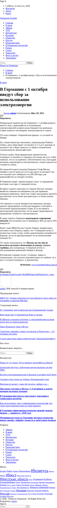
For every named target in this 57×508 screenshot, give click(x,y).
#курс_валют (11, 485)
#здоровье (35, 482)
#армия (15, 471)
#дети (18, 482)
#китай (42, 482)
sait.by (14, 501)
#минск (31, 485)
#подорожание (5, 490)
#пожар (13, 490)
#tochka (3, 471)
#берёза (51, 471)
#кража (3, 485)
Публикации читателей (17, 45)
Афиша (9, 28)
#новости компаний (39, 487)
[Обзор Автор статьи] (5, 286)
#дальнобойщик (7, 482)
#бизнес (2, 476)
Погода (9, 40)
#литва (18, 485)
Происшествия (13, 43)
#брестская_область (14, 479)
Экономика (11, 58)
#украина (3, 496)
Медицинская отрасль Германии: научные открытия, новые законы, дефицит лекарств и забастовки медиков (28, 419)
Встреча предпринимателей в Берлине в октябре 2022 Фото (28, 374)
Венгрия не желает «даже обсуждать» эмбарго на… (24, 384)
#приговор (30, 491)
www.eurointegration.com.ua (44, 265)
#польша (21, 490)
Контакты (10, 8)
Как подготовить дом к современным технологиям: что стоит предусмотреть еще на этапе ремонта (26, 404)
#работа (45, 491)
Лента (8, 11)
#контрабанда (50, 482)
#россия (5, 493)
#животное (25, 482)
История (10, 35)
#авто (9, 471)
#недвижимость (23, 488)
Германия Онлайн (8, 18)
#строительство (22, 494)
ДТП (8, 30)
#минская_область (41, 485)
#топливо (49, 494)
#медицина (25, 485)
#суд (30, 494)
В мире (9, 25)
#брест (11, 475)
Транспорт (10, 53)
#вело (31, 479)
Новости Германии (9, 65)
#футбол (10, 496)
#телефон (40, 494)
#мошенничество (5, 487)
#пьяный (38, 491)
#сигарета (13, 494)
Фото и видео (12, 55)
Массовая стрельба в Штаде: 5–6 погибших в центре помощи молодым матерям (26, 390)
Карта (8, 13)
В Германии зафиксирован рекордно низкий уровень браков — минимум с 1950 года (26, 411)
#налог (14, 487)
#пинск (52, 487)
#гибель (48, 479)
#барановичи (24, 471)
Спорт (8, 50)
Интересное (11, 33)
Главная (9, 23)
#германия (38, 479)
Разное (9, 48)
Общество (10, 38)
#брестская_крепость (24, 475)
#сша (34, 494)
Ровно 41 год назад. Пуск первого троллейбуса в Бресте (26, 363)
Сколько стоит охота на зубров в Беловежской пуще (24, 379)
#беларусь (39, 470)
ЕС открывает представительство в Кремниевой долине (26, 310)
